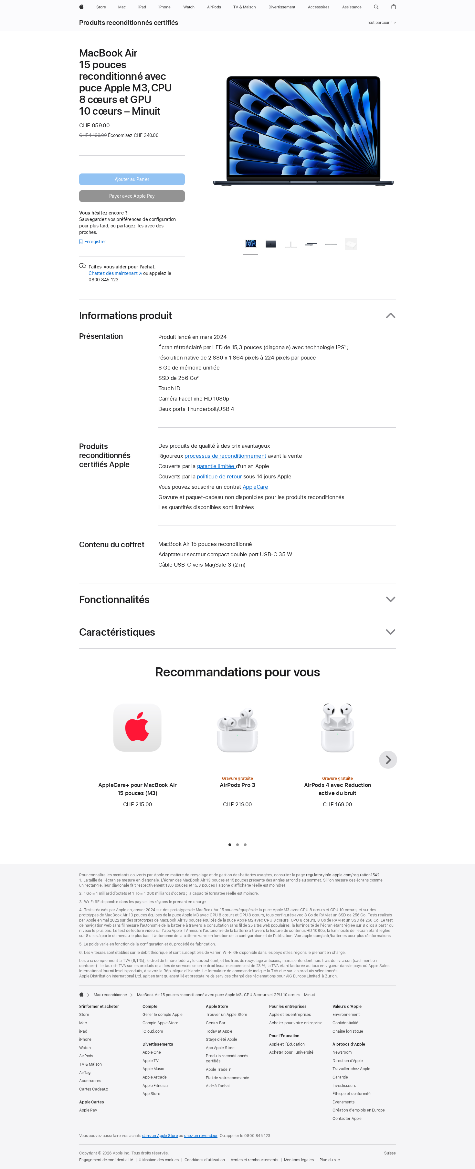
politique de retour (220, 476)
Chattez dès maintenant (115, 273)
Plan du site (330, 1160)
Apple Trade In (218, 1069)
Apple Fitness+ (155, 1085)
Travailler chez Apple (351, 1069)
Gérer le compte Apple (162, 1014)
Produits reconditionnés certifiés (128, 22)
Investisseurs (344, 1085)
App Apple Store (220, 1048)
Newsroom (342, 1052)
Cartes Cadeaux (93, 1089)
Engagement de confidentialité (106, 1160)
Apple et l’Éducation (287, 1044)
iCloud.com (152, 1031)
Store (84, 1014)
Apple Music (153, 1069)
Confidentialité (345, 1023)
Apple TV (150, 1061)
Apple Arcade (154, 1077)
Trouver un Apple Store (226, 1014)
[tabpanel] (303, 139)
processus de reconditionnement (225, 456)
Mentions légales (299, 1160)
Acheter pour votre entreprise (295, 1023)
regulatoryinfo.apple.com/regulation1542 (342, 875)
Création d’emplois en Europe (358, 1110)
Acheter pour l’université (291, 1052)
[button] (376, 7)
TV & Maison (90, 1064)
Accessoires (90, 1081)
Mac (83, 1023)
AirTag (84, 1072)
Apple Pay (88, 1110)
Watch (84, 1048)
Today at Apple (219, 1031)
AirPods (86, 1056)
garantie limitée (216, 466)
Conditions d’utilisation (205, 1160)
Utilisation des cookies (158, 1160)
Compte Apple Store (160, 1023)
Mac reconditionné (110, 995)
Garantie (340, 1077)
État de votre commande (227, 1078)
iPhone (85, 1039)
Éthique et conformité (351, 1093)
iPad (83, 1031)
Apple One (151, 1052)
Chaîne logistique (347, 1031)
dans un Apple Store (160, 1135)
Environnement (345, 1014)
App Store (151, 1093)
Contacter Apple (347, 1118)
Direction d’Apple (347, 1061)
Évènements (343, 1102)
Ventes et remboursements (254, 1160)
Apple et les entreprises (290, 1014)
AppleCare (255, 487)
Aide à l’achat (218, 1086)
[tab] (250, 245)
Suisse (390, 1153)
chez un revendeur (200, 1135)
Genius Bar (216, 1023)
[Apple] (81, 994)
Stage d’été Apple (221, 1039)
